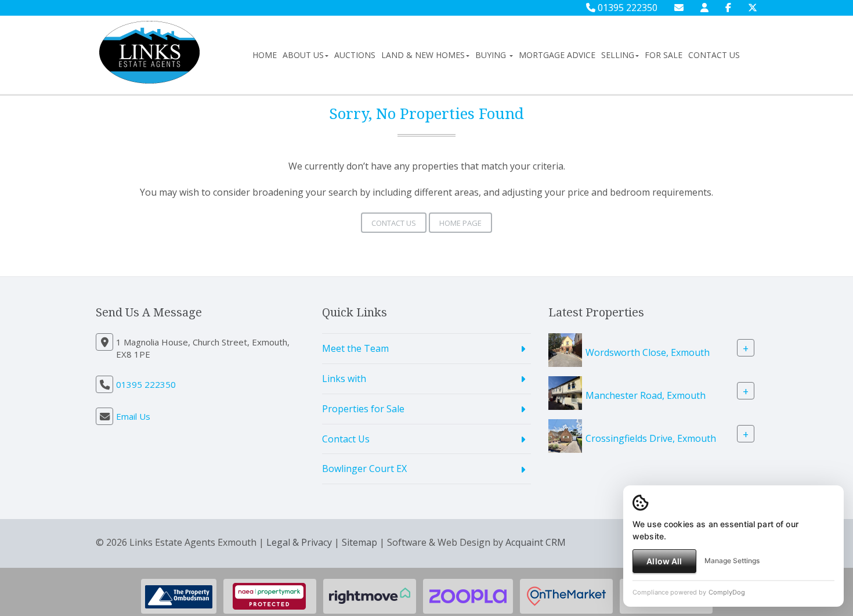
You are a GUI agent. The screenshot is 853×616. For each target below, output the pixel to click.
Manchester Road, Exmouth (645, 395)
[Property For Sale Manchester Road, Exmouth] (565, 392)
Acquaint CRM (535, 542)
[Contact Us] (704, 7)
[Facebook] (728, 7)
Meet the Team (355, 348)
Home (264, 54)
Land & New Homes (423, 54)
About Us (303, 54)
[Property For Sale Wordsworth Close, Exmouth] (565, 349)
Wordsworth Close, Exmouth (647, 352)
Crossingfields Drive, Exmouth (650, 438)
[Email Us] (679, 7)
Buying (491, 54)
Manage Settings (732, 560)
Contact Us (714, 54)
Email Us (133, 416)
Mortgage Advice (557, 54)
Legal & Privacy (299, 542)
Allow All (664, 561)
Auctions (354, 54)
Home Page (460, 223)
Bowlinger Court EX (364, 468)
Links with (344, 378)
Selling (617, 54)
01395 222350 (626, 7)
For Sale (663, 54)
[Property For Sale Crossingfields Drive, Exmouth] (565, 434)
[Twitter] (752, 7)
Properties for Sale (363, 408)
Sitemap (359, 542)
